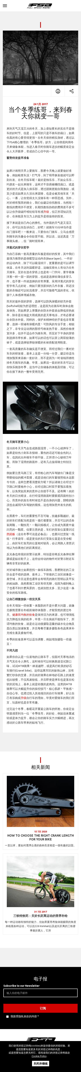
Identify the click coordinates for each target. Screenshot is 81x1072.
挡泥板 (11, 534)
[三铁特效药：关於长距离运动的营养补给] (40, 881)
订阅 (43, 1008)
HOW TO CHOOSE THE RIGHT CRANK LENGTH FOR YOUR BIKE (40, 837)
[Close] (4, 5)
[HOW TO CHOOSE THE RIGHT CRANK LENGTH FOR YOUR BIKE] (40, 801)
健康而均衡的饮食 (23, 614)
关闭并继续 (41, 1063)
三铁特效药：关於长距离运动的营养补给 (40, 915)
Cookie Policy (39, 1056)
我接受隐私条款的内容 (24, 1016)
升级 (46, 211)
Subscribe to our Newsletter (21, 985)
